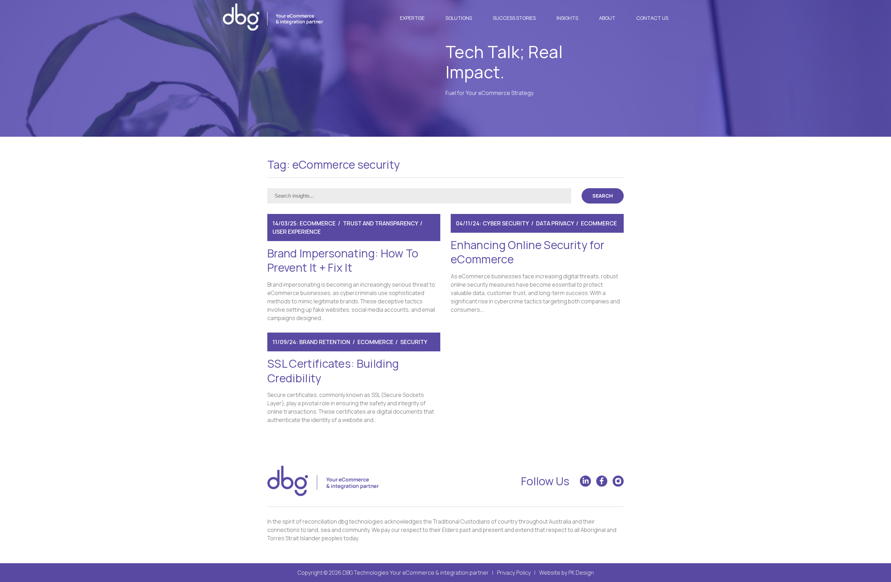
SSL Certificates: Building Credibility (333, 371)
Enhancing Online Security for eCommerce (527, 252)
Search (602, 195)
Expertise (412, 18)
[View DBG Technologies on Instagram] (618, 481)
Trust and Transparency (380, 223)
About (607, 18)
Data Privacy (555, 223)
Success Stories (514, 18)
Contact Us (652, 18)
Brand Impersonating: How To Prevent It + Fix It (343, 261)
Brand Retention (324, 342)
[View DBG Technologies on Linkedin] (585, 481)
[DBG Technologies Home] (273, 18)
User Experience (297, 232)
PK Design (581, 572)
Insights (567, 18)
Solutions (459, 18)
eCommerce (318, 223)
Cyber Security (506, 223)
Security (413, 342)
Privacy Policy (514, 572)
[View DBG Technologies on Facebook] (601, 481)
